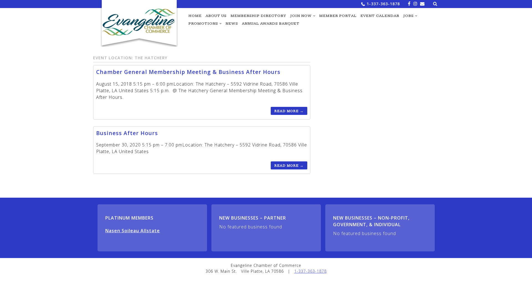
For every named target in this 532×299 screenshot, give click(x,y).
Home (195, 16)
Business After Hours (127, 133)
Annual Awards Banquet (271, 23)
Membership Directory (258, 16)
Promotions (203, 23)
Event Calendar (379, 16)
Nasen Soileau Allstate (132, 231)
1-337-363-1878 (383, 3)
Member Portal (338, 16)
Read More (289, 111)
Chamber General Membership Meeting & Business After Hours (188, 72)
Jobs (408, 16)
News (232, 23)
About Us (216, 16)
